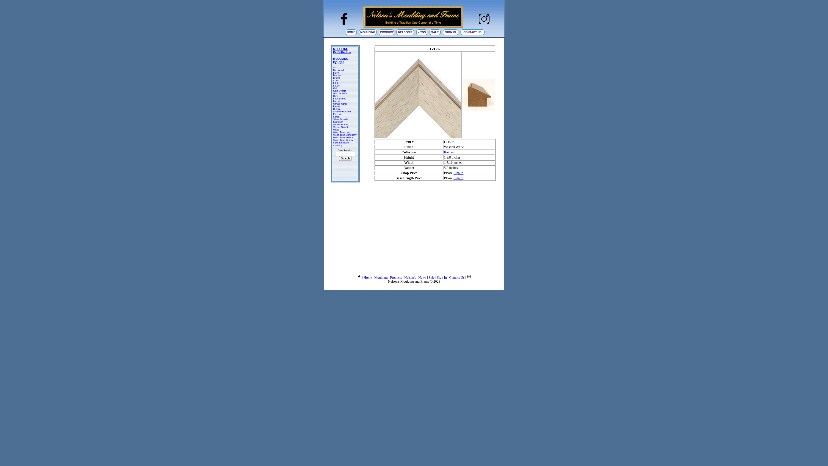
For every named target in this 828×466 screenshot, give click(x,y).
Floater (336, 85)
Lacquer (337, 101)
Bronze (337, 75)
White (336, 129)
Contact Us (456, 277)
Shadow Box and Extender (342, 112)
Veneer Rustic (340, 124)
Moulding (381, 277)
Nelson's (410, 277)
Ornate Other (340, 103)
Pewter (336, 106)
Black (336, 72)
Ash (335, 67)
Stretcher (338, 122)
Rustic (336, 109)
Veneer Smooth (341, 127)
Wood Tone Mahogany (345, 135)
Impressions (339, 98)
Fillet (335, 83)
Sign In (458, 173)
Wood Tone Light (342, 132)
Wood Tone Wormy (343, 140)
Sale (431, 277)
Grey (336, 96)
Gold (335, 88)
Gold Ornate (339, 91)
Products (396, 277)
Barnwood (338, 70)
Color (336, 80)
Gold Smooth (340, 93)
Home (368, 277)
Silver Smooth (340, 119)
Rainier (449, 152)
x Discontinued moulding (341, 143)
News (422, 277)
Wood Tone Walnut (343, 137)
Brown (336, 78)
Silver (336, 116)
